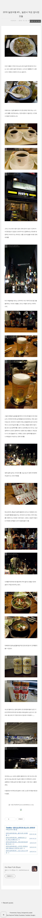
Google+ (33, 915)
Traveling (9, 827)
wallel (30, 912)
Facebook (22, 915)
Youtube (27, 915)
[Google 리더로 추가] (21, 810)
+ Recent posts (7, 903)
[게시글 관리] (13, 819)
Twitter (16, 915)
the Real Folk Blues (13, 867)
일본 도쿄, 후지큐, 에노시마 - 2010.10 (24, 827)
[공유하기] (11, 819)
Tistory (19, 912)
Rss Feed (9, 915)
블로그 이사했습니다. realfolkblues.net (17, 871)
